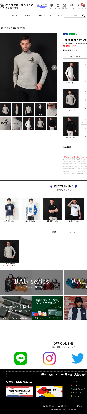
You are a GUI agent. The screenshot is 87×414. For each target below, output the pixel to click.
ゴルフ (40, 15)
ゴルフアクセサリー (79, 389)
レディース (15, 15)
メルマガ (71, 8)
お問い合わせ (80, 406)
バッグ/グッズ (28, 15)
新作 (9, 28)
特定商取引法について (65, 406)
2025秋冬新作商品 (19, 28)
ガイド (51, 8)
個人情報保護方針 (48, 406)
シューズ (50, 15)
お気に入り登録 (75, 56)
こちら (79, 163)
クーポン (78, 8)
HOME (2, 28)
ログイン (57, 8)
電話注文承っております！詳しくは (42, 6)
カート (84, 6)
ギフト (59, 15)
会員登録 (64, 8)
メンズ (4, 15)
